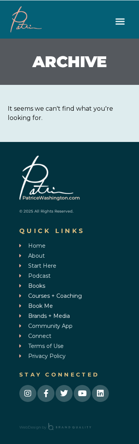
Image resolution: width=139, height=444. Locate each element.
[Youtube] (82, 393)
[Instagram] (27, 393)
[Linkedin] (100, 393)
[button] (119, 21)
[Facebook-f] (45, 393)
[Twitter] (64, 393)
